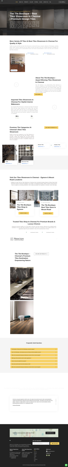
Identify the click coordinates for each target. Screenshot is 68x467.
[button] (16, 84)
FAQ (34, 460)
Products (35, 453)
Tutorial (35, 456)
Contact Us (35, 459)
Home (35, 450)
